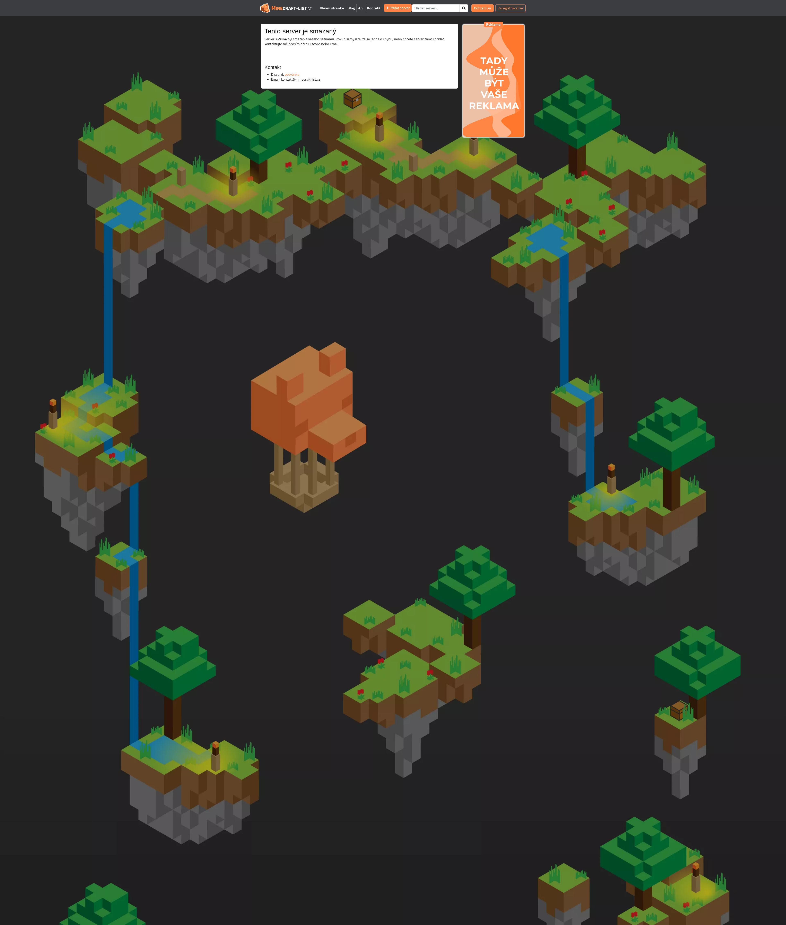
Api (361, 8)
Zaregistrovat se (510, 8)
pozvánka (292, 74)
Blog (351, 8)
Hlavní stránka (332, 8)
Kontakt (374, 8)
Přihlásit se (482, 8)
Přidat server (399, 8)
